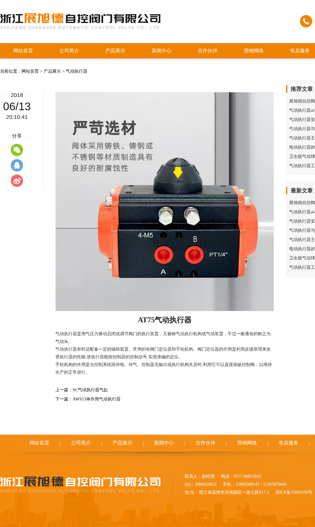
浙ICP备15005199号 (293, 492)
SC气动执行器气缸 (90, 390)
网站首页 (30, 71)
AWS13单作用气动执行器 (97, 399)
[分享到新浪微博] (17, 181)
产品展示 (52, 71)
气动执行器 (76, 71)
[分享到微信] (17, 150)
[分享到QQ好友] (17, 165)
